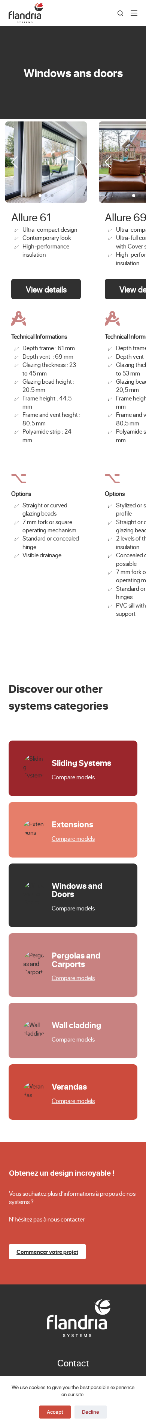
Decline (90, 1412)
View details (46, 289)
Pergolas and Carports (76, 959)
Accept (55, 1412)
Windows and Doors (77, 889)
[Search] (120, 13)
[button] (78, 162)
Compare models (73, 777)
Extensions (72, 824)
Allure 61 (31, 216)
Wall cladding (76, 1024)
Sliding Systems (81, 762)
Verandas (69, 1086)
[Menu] (134, 13)
